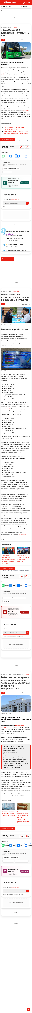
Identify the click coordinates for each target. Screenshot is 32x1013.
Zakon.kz (8, 409)
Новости (10, 10)
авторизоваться (15, 199)
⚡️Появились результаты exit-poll (14, 244)
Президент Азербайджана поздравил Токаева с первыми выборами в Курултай (8, 559)
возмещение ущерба (22, 861)
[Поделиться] (28, 1009)
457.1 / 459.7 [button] (7, 6)
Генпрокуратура (8, 861)
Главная (3, 10)
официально (16, 291)
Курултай (6, 601)
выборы (23, 597)
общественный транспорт (11, 168)
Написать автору (26, 39)
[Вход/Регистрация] (26, 2)
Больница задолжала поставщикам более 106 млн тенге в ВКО (8, 813)
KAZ (29, 2)
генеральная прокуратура (11, 857)
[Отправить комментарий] (27, 203)
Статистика (7, 172)
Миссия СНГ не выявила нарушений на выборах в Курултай (23, 558)
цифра (15, 27)
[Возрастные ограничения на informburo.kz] (23, 2)
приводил (26, 110)
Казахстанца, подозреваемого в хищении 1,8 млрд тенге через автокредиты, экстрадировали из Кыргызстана (23, 817)
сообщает (4, 74)
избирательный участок (11, 597)
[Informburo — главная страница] (10, 2)
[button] (26, 6)
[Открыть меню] (2, 2)
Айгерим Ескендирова (18, 674)
